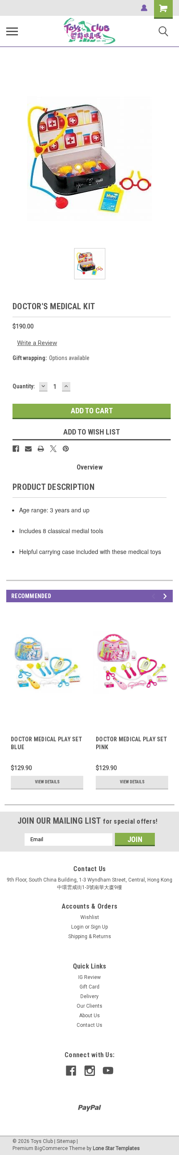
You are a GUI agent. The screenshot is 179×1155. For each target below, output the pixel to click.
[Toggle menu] (12, 31)
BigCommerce (51, 1148)
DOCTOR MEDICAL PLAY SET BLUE (46, 743)
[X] (53, 448)
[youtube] (108, 1071)
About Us (89, 1015)
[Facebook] (15, 448)
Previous (155, 596)
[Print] (40, 448)
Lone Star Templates (116, 1148)
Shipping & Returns (89, 936)
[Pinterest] (65, 448)
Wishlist (89, 917)
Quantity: (23, 386)
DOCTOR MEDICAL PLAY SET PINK (131, 743)
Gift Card (89, 987)
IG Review (89, 977)
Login (77, 927)
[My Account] (144, 8)
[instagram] (90, 1071)
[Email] (28, 448)
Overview (90, 467)
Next (166, 596)
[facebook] (71, 1071)
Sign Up (99, 927)
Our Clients (89, 1006)
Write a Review (37, 343)
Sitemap (66, 1141)
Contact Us (89, 1025)
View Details (47, 782)
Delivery (89, 996)
